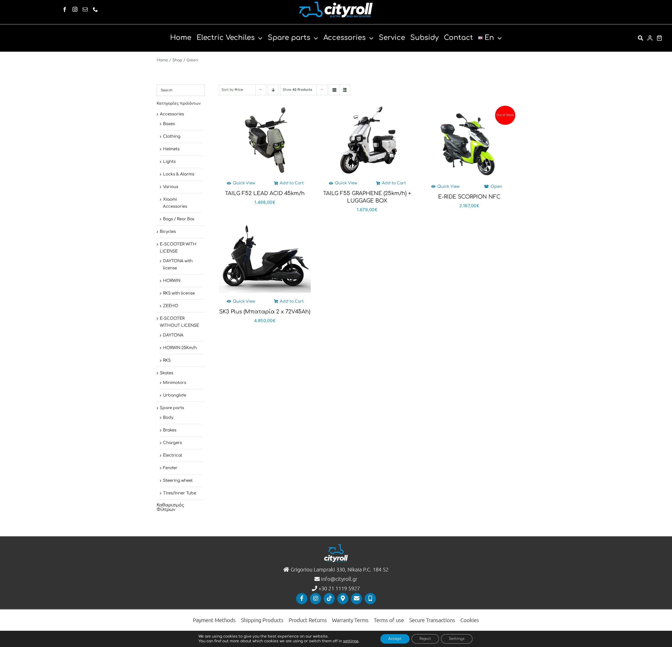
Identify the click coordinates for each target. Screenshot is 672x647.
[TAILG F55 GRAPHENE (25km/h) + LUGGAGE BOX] (367, 140)
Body (168, 417)
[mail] (85, 9)
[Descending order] (273, 90)
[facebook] (64, 9)
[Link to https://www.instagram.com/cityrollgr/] (315, 598)
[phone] (95, 9)
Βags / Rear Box (178, 219)
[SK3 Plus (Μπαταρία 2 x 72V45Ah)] (265, 258)
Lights (169, 161)
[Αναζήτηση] (640, 38)
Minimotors (174, 383)
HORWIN (171, 281)
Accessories (172, 114)
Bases (169, 124)
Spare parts (172, 408)
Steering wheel (177, 480)
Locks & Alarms (178, 174)
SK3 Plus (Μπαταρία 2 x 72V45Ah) (264, 312)
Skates (166, 373)
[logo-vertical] (336, 546)
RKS (167, 360)
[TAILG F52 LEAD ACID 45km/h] (265, 140)
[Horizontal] (336, 3)
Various (170, 187)
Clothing (171, 136)
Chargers (172, 443)
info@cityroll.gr (338, 579)
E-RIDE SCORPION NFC (469, 197)
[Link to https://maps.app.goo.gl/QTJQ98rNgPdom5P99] (342, 598)
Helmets (171, 149)
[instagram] (74, 9)
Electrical (172, 455)
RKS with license (179, 293)
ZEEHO (170, 306)
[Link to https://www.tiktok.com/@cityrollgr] (329, 598)
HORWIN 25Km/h (180, 348)
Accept (395, 639)
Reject (425, 639)
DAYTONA (173, 335)
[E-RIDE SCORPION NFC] (469, 143)
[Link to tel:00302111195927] (370, 598)
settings (351, 641)
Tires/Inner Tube (179, 493)
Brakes (169, 430)
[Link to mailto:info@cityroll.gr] (356, 598)
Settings (457, 639)
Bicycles (168, 231)
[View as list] (345, 90)
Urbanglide (174, 395)
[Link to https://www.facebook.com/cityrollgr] (301, 598)
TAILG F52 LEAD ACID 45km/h (265, 193)
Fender (170, 468)
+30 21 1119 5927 (339, 588)
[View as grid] (334, 90)
